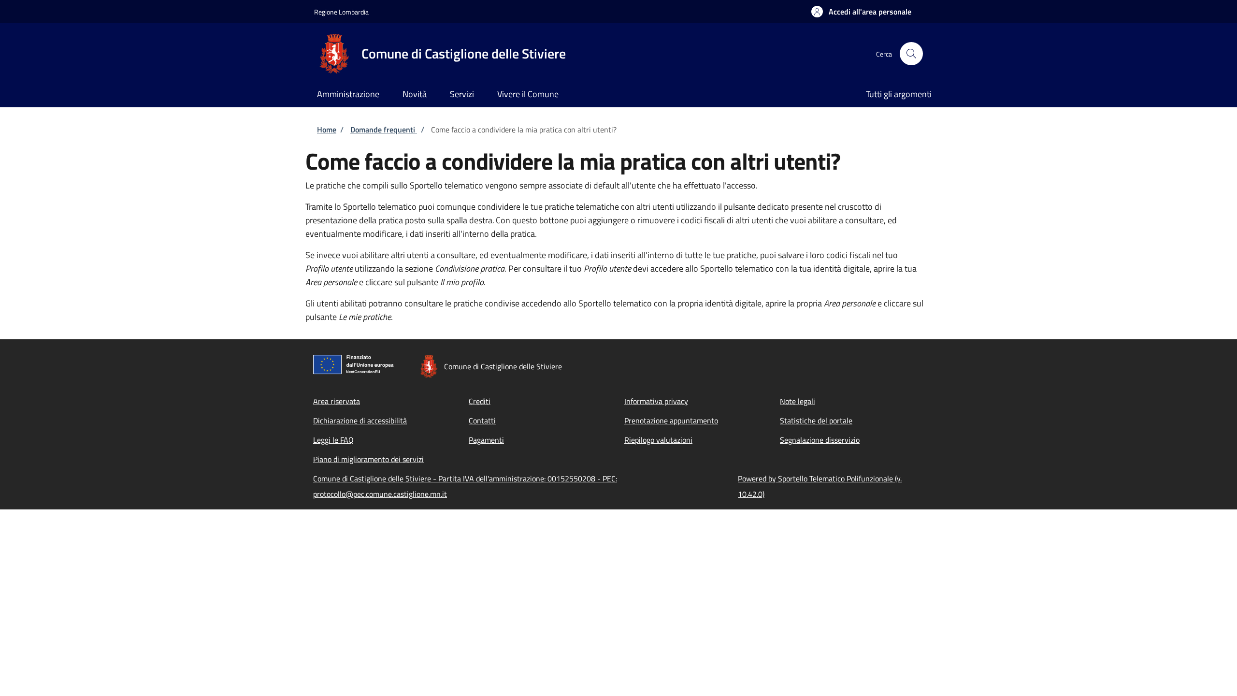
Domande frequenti (383, 129)
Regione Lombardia (341, 12)
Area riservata (336, 401)
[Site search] (911, 53)
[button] (861, 11)
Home (326, 129)
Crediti (479, 401)
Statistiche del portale (816, 420)
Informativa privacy (656, 401)
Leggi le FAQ (333, 440)
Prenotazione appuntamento (671, 420)
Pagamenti (486, 440)
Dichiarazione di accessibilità (360, 420)
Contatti (482, 420)
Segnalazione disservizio (820, 440)
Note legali (797, 401)
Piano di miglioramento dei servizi (368, 459)
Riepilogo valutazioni (658, 440)
